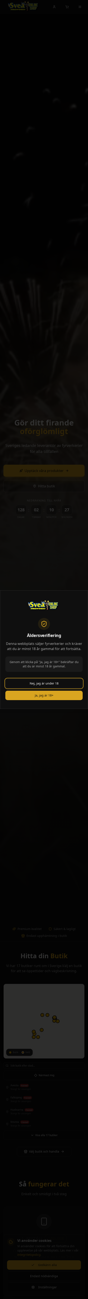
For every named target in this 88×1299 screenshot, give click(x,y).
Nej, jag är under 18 (44, 683)
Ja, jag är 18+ (44, 695)
